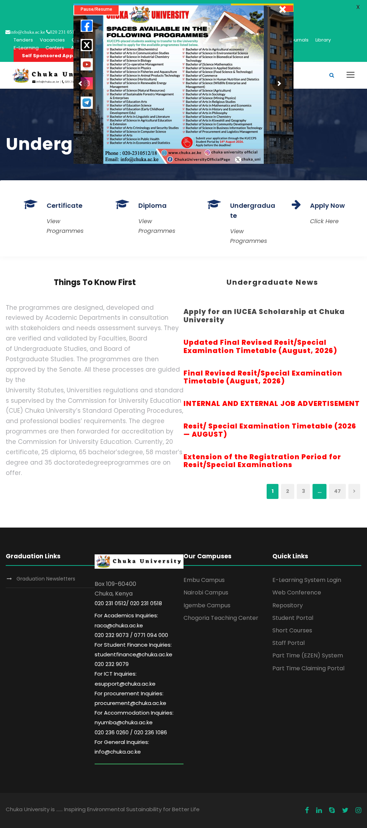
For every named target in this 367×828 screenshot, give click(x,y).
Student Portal (292, 618)
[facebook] (307, 810)
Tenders (23, 39)
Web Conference (296, 592)
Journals (299, 39)
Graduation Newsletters (45, 578)
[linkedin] (319, 810)
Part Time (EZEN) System (307, 655)
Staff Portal (288, 643)
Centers (55, 47)
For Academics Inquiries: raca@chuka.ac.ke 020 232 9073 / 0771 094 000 (131, 625)
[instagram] (358, 810)
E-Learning (26, 47)
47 (337, 491)
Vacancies (52, 39)
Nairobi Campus (206, 592)
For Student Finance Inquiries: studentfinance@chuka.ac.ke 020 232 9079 (133, 654)
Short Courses (292, 630)
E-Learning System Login (306, 580)
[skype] (332, 810)
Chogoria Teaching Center (221, 618)
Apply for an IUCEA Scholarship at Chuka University (264, 316)
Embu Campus (204, 580)
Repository (287, 605)
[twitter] (345, 810)
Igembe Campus (207, 605)
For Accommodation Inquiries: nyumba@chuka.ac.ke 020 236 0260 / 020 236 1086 (134, 722)
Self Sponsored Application (57, 55)
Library (323, 39)
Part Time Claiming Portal (308, 668)
